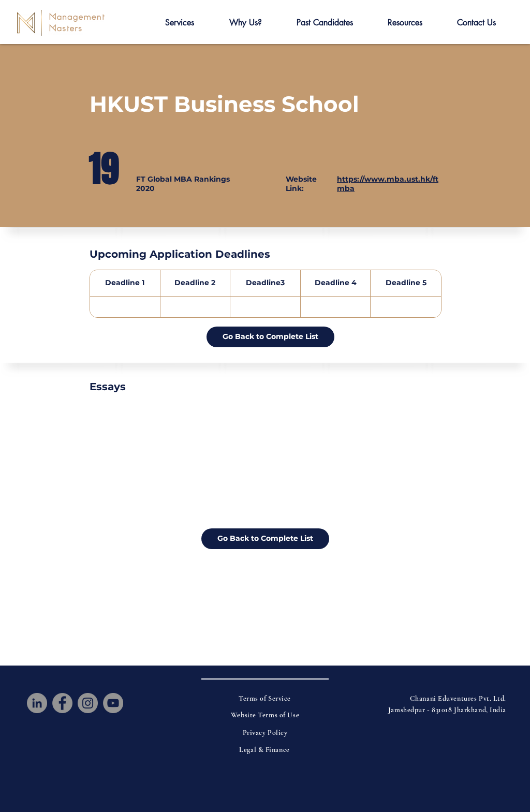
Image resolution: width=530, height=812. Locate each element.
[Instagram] (88, 703)
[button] (180, 23)
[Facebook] (62, 703)
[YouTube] (113, 703)
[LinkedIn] (37, 703)
